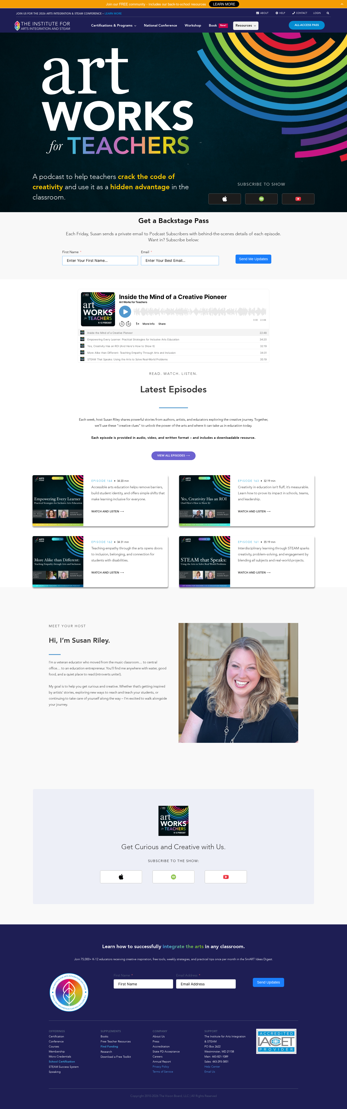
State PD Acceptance (166, 1051)
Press (156, 1041)
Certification (56, 1036)
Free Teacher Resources (116, 1041)
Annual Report (162, 1061)
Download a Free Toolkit (116, 1056)
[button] (328, 13)
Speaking (55, 1071)
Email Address (186, 975)
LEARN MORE (113, 13)
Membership (57, 1051)
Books (104, 1036)
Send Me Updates (253, 259)
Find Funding (109, 1046)
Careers (157, 1056)
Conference (56, 1041)
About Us (159, 1036)
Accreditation (161, 1046)
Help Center (212, 1066)
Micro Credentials (60, 1056)
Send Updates (268, 982)
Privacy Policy (161, 1066)
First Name (70, 252)
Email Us (209, 1071)
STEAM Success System (64, 1066)
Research (106, 1051)
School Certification (62, 1062)
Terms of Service (163, 1071)
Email (145, 252)
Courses (54, 1046)
